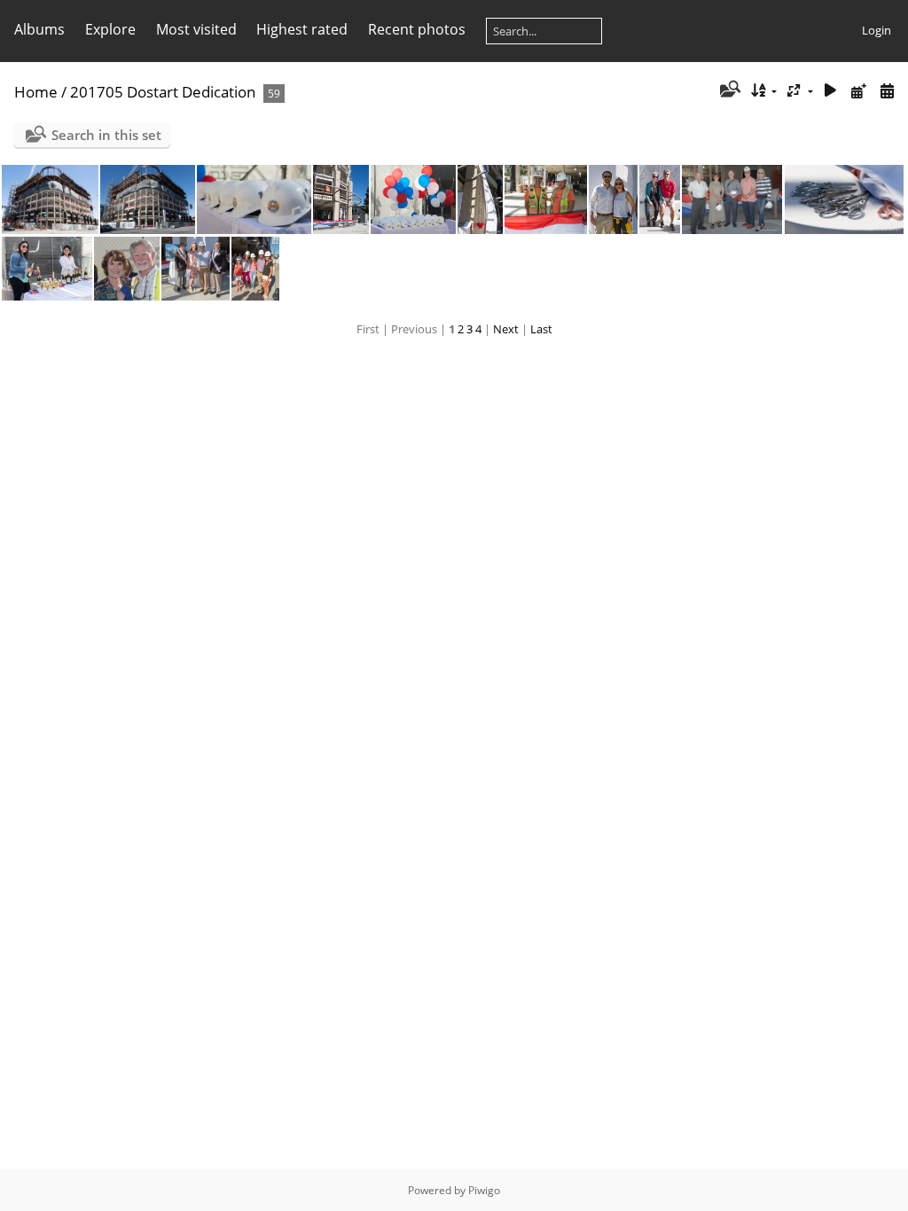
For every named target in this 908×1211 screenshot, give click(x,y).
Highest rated (302, 29)
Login (876, 30)
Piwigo (484, 1190)
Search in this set (106, 135)
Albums (39, 29)
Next (506, 329)
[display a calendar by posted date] (858, 91)
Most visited (196, 29)
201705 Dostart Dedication (162, 92)
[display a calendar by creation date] (886, 91)
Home (36, 92)
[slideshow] (830, 91)
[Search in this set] (728, 90)
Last (541, 329)
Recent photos (417, 29)
